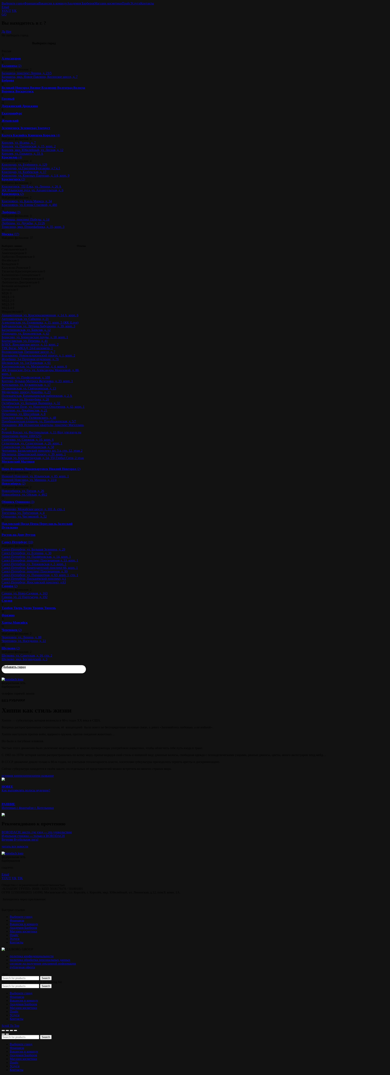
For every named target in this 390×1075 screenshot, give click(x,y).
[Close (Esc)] (3, 1030)
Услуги (135, 3)
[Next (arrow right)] (7, 1034)
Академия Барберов (80, 3)
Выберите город (13, 3)
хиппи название (42, 775)
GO (4, 14)
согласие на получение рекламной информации (43, 963)
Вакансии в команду (53, 3)
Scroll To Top (10, 1025)
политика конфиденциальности (32, 956)
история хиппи (12, 775)
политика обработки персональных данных (40, 960)
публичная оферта (22, 967)
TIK (20, 878)
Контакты (147, 3)
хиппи (27, 775)
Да (3, 31)
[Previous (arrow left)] (3, 1034)
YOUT (6, 10)
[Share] (7, 1030)
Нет (8, 31)
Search (46, 978)
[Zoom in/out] (15, 1030)
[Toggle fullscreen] (11, 1030)
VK (14, 10)
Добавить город (14, 667)
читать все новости (15, 846)
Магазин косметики (108, 3)
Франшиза (31, 3)
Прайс (126, 3)
